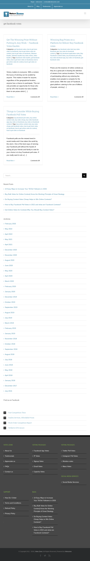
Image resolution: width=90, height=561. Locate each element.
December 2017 (11, 386)
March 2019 (9, 323)
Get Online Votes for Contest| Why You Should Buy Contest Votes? (29, 210)
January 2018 (10, 380)
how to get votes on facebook (21, 53)
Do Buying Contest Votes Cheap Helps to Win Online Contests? (28, 199)
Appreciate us (10, 461)
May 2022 (8, 229)
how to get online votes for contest (26, 128)
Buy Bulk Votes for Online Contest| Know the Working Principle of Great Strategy (34, 194)
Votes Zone (38, 551)
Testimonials (9, 456)
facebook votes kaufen (23, 58)
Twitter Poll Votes (69, 451)
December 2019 (11, 297)
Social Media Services (71, 482)
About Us (8, 451)
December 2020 (11, 250)
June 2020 (9, 265)
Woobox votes (68, 461)
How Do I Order (11, 498)
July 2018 (8, 360)
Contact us (9, 472)
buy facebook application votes (70, 53)
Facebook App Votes (41, 451)
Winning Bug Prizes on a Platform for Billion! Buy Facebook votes (66, 42)
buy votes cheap (20, 120)
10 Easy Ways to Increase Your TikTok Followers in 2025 (26, 189)
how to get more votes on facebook (22, 60)
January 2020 (10, 292)
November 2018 (11, 339)
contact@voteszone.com (52, 2)
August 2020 (9, 260)
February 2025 (10, 224)
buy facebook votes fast (65, 49)
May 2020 (8, 271)
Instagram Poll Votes (70, 456)
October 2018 (10, 344)
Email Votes (38, 466)
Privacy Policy (10, 513)
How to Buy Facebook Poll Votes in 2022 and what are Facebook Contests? (33, 205)
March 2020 (9, 281)
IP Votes (37, 456)
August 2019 (9, 312)
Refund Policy (10, 508)
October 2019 (10, 302)
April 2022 (8, 234)
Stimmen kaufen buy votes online (22, 55)
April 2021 (8, 244)
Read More (10, 97)
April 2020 (8, 276)
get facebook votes (20, 49)
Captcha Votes (39, 472)
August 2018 (9, 354)
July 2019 (8, 318)
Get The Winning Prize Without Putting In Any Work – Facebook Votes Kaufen (22, 42)
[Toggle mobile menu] (85, 13)
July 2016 (8, 391)
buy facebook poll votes (73, 55)
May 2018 (8, 370)
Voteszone (68, 551)
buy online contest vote (23, 124)
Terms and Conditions (13, 503)
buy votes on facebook (73, 58)
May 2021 (8, 239)
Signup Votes (38, 461)
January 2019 (10, 333)
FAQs (7, 466)
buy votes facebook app (57, 58)
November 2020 (11, 255)
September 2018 (11, 349)
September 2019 (11, 307)
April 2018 (8, 375)
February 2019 (10, 328)
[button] (45, 412)
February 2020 (10, 286)
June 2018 (9, 365)
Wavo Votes (67, 466)
